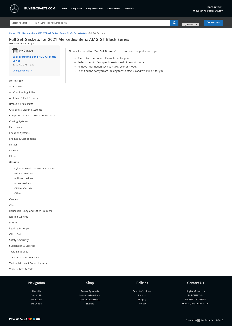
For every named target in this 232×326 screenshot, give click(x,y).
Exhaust (13, 144)
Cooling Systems (18, 121)
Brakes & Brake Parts (21, 103)
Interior (13, 222)
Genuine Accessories (90, 299)
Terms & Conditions (142, 291)
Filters (12, 156)
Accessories (16, 86)
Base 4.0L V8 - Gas (69, 33)
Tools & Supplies (18, 251)
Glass (12, 205)
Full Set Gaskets (23, 178)
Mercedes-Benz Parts (89, 295)
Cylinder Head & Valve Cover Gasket (34, 168)
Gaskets (83, 33)
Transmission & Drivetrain (24, 257)
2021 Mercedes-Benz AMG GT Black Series (37, 33)
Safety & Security (19, 240)
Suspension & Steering (22, 245)
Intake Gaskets (22, 183)
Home (64, 8)
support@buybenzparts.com (195, 303)
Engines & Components (22, 138)
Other (17, 193)
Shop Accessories (95, 8)
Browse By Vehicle (90, 291)
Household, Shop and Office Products (30, 210)
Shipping (142, 299)
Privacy (142, 304)
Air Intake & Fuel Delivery (23, 98)
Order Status (113, 8)
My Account (189, 24)
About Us (129, 8)
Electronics (15, 127)
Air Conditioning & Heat (22, 92)
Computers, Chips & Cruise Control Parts (32, 115)
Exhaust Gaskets (23, 173)
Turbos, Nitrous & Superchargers (28, 263)
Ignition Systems (18, 216)
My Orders (36, 304)
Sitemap (90, 304)
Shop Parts (76, 8)
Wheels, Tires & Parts (21, 269)
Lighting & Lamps (19, 228)
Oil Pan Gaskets (23, 188)
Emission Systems (19, 133)
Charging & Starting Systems (25, 109)
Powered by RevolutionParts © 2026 (204, 320)
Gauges (13, 199)
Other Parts (15, 234)
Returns (142, 295)
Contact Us (36, 295)
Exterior (13, 150)
